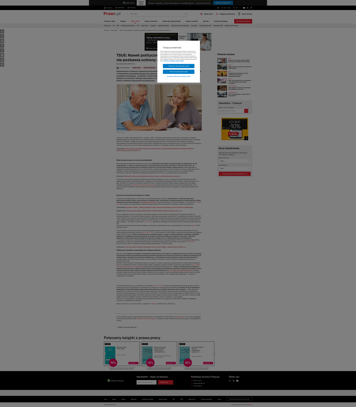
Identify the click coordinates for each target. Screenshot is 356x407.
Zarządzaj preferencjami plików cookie (178, 76)
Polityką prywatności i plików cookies (174, 60)
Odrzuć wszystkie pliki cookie (179, 72)
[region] (178, 62)
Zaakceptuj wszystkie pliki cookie (178, 66)
